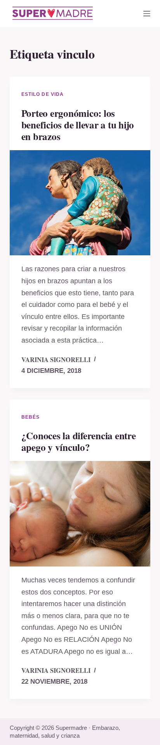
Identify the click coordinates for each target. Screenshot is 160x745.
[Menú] (146, 13)
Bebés (30, 417)
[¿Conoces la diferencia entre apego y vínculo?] (80, 514)
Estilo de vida (42, 94)
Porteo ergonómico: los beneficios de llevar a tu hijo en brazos (77, 125)
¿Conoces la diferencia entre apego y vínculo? (78, 441)
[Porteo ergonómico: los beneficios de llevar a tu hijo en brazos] (80, 203)
